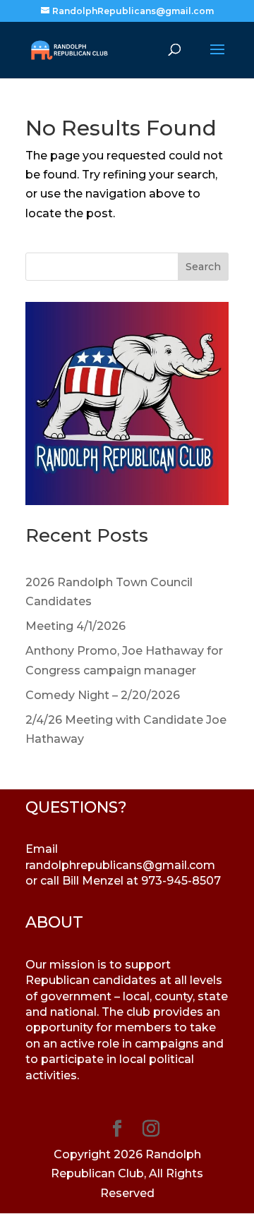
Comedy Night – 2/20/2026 (102, 695)
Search (203, 266)
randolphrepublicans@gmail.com (120, 865)
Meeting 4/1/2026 (75, 626)
